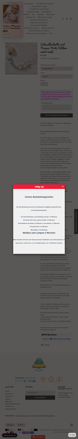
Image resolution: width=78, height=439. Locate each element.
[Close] (63, 187)
